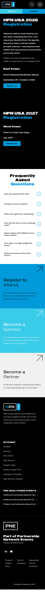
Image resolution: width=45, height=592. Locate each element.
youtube (11, 551)
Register (34, 11)
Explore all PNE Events (13, 543)
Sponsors (7, 451)
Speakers (7, 447)
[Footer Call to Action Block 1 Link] (22, 286)
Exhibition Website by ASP (24, 584)
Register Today (9, 465)
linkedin (6, 551)
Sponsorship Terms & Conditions (34, 563)
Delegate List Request (12, 474)
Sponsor (11, 11)
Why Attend (8, 456)
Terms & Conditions (21, 561)
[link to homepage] (8, 4)
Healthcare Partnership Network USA (19, 495)
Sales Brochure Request (13, 479)
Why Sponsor (8, 460)
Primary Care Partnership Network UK (19, 504)
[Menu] (40, 4)
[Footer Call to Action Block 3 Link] (22, 375)
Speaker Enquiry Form (12, 470)
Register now (12, 86)
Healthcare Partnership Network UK (18, 500)
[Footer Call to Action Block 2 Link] (22, 330)
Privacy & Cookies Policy (9, 563)
